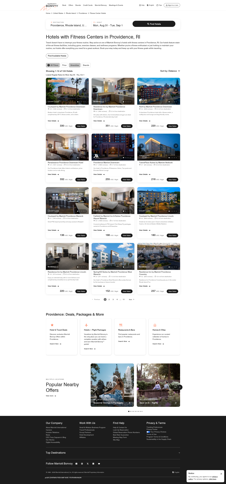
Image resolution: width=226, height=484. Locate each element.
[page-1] (128, 411)
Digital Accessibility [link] (53, 442)
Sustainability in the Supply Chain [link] (159, 439)
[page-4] (133, 411)
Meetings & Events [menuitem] (116, 5)
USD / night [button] (69, 126)
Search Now (54, 344)
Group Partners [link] (85, 432)
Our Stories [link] (50, 440)
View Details (52, 121)
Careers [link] (49, 430)
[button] (174, 71)
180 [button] (153, 235)
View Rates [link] (81, 126)
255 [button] (108, 179)
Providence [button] (83, 13)
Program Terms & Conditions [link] (157, 437)
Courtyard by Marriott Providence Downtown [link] (66, 107)
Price (64, 65)
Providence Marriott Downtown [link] (106, 162)
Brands (86, 65)
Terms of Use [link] (152, 434)
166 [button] (108, 235)
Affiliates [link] (82, 437)
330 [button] (62, 125)
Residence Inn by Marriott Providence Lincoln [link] (67, 272)
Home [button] (48, 13)
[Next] (84, 90)
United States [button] (58, 13)
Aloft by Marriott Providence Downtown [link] (155, 107)
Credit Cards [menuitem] (88, 5)
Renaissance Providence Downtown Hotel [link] (65, 162)
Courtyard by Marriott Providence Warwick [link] (65, 216)
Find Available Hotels (57, 56)
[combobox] (70, 24)
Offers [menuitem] (71, 5)
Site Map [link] (116, 440)
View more (49, 396)
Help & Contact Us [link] (120, 427)
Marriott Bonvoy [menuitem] (101, 5)
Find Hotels (155, 24)
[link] (141, 5)
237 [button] (153, 290)
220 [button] (153, 125)
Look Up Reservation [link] (121, 430)
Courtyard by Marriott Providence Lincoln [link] (156, 216)
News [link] (48, 435)
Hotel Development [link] (86, 435)
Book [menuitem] (64, 5)
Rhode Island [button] (71, 13)
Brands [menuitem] (78, 5)
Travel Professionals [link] (87, 430)
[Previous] (50, 90)
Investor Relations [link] (52, 432)
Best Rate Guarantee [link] (121, 435)
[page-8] (140, 411)
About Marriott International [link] (56, 427)
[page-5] (135, 411)
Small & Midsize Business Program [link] (92, 427)
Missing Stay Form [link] (120, 437)
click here (212, 479)
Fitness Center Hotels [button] (98, 13)
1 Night (98, 22)
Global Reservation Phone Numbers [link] (126, 432)
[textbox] (70, 25)
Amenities (75, 65)
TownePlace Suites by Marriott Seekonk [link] (156, 162)
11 (124, 299)
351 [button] (108, 125)
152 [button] (108, 290)
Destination (58, 22)
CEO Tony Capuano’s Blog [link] (56, 437)
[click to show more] (179, 387)
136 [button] (62, 235)
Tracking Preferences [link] (154, 427)
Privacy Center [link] (152, 429)
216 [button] (153, 179)
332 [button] (62, 179)
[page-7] (138, 411)
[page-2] (130, 411)
